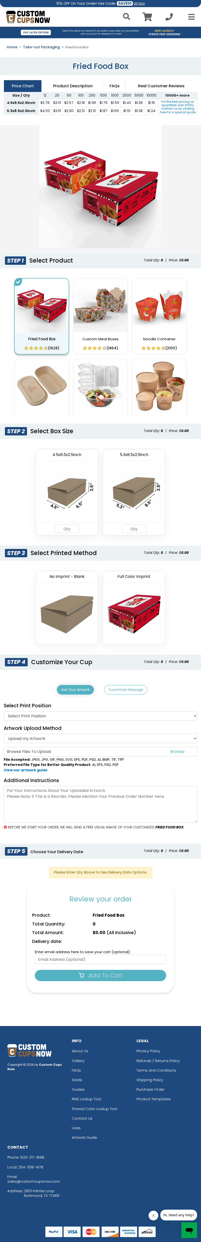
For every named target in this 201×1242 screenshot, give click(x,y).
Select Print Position (27, 705)
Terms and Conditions (156, 1070)
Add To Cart (105, 975)
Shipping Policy (150, 1079)
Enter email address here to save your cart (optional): (83, 952)
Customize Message (125, 689)
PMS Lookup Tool (86, 1099)
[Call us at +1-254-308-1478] (169, 18)
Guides (78, 1089)
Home (12, 47)
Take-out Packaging (41, 47)
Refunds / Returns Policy (158, 1060)
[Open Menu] (190, 17)
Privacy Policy (148, 1050)
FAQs (76, 1070)
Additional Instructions (31, 780)
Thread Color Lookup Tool (94, 1108)
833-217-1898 (32, 1157)
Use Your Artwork (75, 689)
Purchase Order (150, 1089)
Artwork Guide (84, 1137)
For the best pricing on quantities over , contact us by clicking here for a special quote (177, 107)
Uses (76, 1127)
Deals (77, 1079)
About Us (80, 1050)
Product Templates (154, 1099)
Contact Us (82, 1118)
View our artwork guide (26, 770)
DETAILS (139, 3)
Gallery (78, 1060)
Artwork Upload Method (33, 728)
